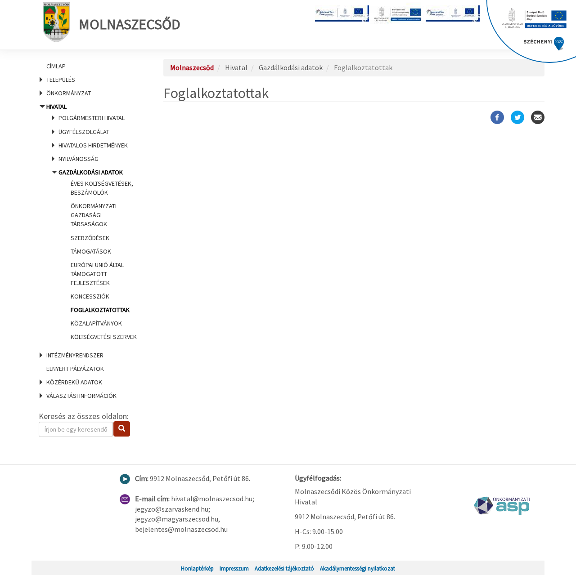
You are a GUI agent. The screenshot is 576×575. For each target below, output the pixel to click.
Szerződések (90, 238)
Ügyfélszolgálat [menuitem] (83, 132)
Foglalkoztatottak (100, 310)
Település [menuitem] (60, 80)
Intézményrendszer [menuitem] (75, 355)
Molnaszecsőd (129, 24)
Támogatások (91, 251)
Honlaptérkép (197, 568)
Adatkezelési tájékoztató (284, 568)
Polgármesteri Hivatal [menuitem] (91, 118)
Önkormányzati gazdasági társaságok (94, 215)
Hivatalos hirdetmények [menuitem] (93, 145)
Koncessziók (90, 296)
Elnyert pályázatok (75, 369)
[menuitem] (90, 66)
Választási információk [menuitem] (81, 396)
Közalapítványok (96, 323)
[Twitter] (517, 117)
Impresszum (234, 568)
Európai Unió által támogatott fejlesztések (97, 274)
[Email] (537, 117)
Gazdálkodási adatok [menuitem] (97, 254)
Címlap (56, 66)
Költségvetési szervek (104, 337)
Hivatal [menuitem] (90, 222)
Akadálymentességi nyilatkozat (357, 568)
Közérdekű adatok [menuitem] (74, 382)
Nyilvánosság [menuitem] (78, 159)
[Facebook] (497, 117)
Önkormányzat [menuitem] (68, 93)
